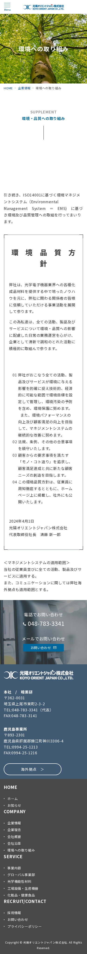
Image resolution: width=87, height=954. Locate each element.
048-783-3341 (46, 623)
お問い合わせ (41, 647)
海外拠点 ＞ (32, 769)
